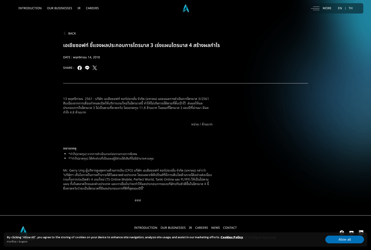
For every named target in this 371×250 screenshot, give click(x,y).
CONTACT (230, 228)
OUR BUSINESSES (59, 8)
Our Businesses (173, 228)
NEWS (215, 228)
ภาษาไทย (12, 242)
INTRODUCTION (30, 8)
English (23, 242)
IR (79, 8)
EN (340, 8)
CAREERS (92, 8)
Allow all (344, 239)
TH (351, 8)
